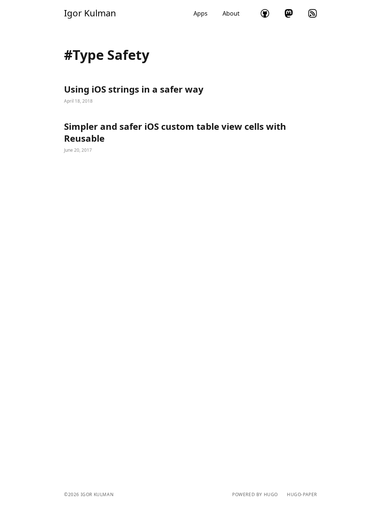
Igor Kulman (90, 13)
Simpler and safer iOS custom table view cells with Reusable (190, 137)
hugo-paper (302, 495)
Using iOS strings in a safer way (190, 94)
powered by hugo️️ (255, 495)
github (264, 13)
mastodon (288, 13)
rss (312, 13)
